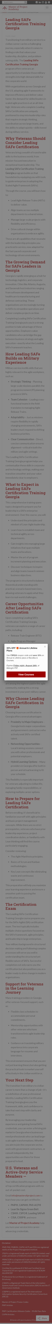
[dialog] (26, 662)
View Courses (26, 674)
